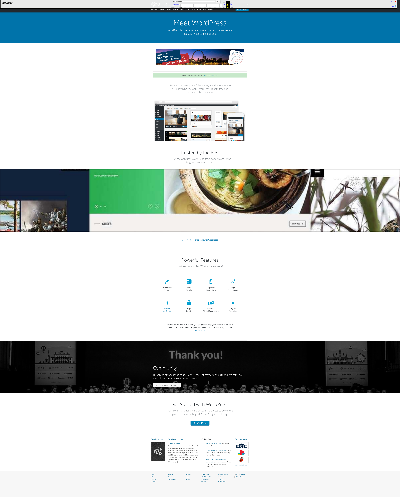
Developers (172, 477)
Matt (219, 477)
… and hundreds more (241, 465)
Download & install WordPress (216, 450)
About (199, 9)
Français (215, 75)
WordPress (240, 477)
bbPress (204, 482)
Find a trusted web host (214, 443)
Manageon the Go (167, 309)
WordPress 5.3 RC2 (174, 443)
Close (392, 1)
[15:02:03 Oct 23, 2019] (224, 4)
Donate (153, 482)
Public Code (222, 482)
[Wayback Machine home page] (7, 4)
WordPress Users (241, 439)
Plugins (168, 9)
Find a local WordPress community (167, 385)
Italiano (205, 75)
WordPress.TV (206, 477)
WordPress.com (223, 474)
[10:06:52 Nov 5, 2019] (231, 4)
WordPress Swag (157, 439)
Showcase (154, 9)
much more (200, 330)
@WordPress (240, 474)
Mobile (175, 9)
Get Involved (191, 9)
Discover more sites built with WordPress (200, 240)
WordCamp (205, 474)
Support (182, 9)
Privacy (220, 479)
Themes (161, 9)
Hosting (210, 9)
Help (393, 6)
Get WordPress (242, 9)
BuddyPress (205, 479)
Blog (204, 9)
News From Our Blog (175, 439)
